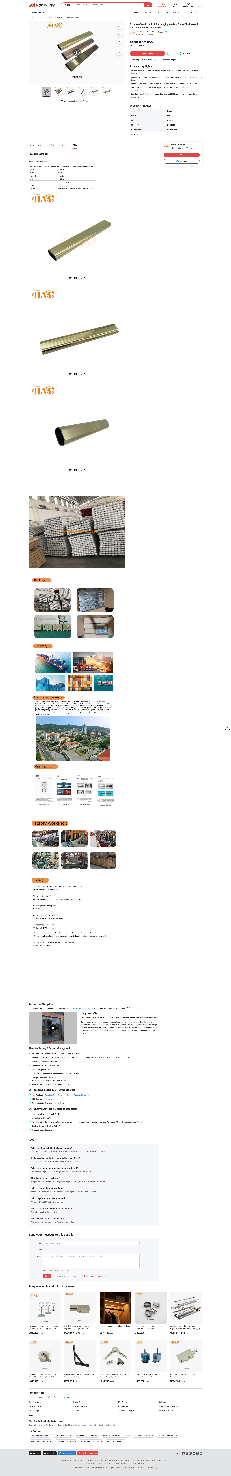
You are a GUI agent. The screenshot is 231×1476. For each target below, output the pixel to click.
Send (47, 1276)
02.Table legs (34, 1411)
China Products (79, 1460)
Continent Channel (143, 1460)
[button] (141, 5)
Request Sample (169, 60)
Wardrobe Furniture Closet (168, 1435)
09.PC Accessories (122, 1406)
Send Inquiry (147, 53)
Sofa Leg (48, 1095)
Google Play (49, 1453)
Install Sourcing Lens (89, 1453)
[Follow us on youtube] (194, 1453)
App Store (35, 1453)
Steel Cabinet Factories (62, 1435)
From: (40, 1243)
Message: (38, 1256)
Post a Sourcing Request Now (95, 1276)
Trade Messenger (67, 1453)
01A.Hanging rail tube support (170, 1406)
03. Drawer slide (35, 1406)
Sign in (199, 6)
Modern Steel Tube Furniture (91, 1441)
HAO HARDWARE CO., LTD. (145, 32)
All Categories (37, 12)
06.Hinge (162, 1402)
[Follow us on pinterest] (197, 1453)
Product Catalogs (63, 1397)
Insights (166, 1460)
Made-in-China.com (105, 1463)
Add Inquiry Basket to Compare (77, 101)
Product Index (156, 1460)
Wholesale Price (130, 1460)
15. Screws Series (78, 1406)
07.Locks (75, 1411)
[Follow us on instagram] (190, 1453)
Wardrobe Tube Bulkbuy (115, 1441)
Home (31, 17)
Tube (55, 1095)
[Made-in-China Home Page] (42, 4)
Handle (70, 1095)
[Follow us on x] (187, 1453)
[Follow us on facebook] (183, 1453)
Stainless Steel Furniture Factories (116, 1435)
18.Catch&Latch (78, 1402)
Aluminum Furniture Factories (87, 1435)
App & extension (173, 12)
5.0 (174, 148)
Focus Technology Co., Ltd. (99, 1468)
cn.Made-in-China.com (138, 1463)
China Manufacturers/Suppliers (96, 1460)
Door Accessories (35, 1402)
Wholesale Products (115, 1460)
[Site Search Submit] (148, 4)
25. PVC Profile (121, 1402)
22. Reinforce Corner (166, 1411)
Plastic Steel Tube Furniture (41, 1441)
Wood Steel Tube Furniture (66, 1441)
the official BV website (84, 1008)
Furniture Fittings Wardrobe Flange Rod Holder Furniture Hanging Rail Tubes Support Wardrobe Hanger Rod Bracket (43, 1328)
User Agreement (128, 1468)
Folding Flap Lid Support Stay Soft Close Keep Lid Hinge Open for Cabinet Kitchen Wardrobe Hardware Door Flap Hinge (115, 1376)
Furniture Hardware (52, 17)
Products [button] (67, 4)
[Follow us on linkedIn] (201, 1453)
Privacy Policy (152, 1468)
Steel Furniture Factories (40, 1435)
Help (159, 12)
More (31, 1446)
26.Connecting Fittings (124, 1411)
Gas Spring (62, 1095)
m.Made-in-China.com (121, 1463)
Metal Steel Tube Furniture (143, 1435)
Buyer (147, 12)
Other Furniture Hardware (72, 17)
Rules (201, 12)
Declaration (140, 1468)
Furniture (39, 17)
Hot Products (66, 1460)
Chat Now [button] (186, 53)
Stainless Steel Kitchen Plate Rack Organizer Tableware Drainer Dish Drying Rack (185, 1328)
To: (41, 1249)
